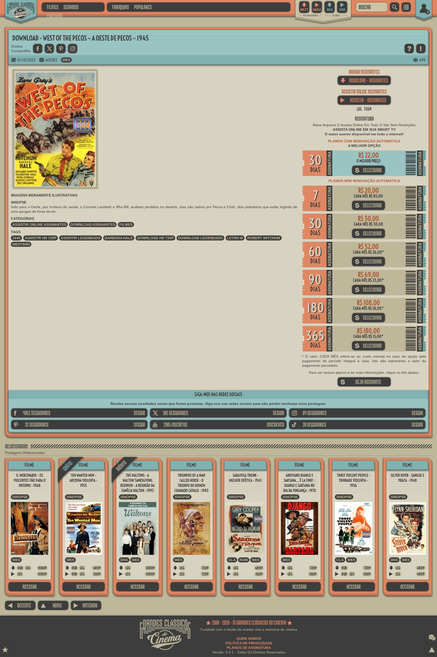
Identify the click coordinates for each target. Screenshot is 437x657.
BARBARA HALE (119, 238)
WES (66, 60)
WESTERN (21, 244)
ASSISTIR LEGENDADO (80, 238)
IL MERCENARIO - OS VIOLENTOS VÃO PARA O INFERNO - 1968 (30, 480)
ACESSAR (30, 586)
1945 (16, 238)
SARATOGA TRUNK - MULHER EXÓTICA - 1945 (245, 478)
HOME (51, 605)
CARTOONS (55, 16)
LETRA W (235, 238)
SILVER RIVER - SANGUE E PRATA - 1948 (407, 478)
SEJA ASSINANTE (360, 382)
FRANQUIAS (120, 7)
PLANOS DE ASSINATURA (249, 648)
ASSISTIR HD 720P (40, 238)
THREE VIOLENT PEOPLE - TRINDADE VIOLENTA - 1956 (353, 480)
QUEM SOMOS (248, 639)
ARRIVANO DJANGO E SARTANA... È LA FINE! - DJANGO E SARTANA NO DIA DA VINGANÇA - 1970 (299, 483)
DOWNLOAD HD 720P (155, 238)
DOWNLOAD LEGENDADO (200, 238)
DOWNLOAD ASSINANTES (93, 225)
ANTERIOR (85, 605)
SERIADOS (71, 7)
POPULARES (143, 7)
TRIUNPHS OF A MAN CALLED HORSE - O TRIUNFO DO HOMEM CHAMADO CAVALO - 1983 (191, 483)
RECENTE (19, 605)
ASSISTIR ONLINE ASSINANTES (39, 225)
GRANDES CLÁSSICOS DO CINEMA (16, 6)
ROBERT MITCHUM (263, 238)
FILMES (52, 7)
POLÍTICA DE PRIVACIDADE (248, 643)
